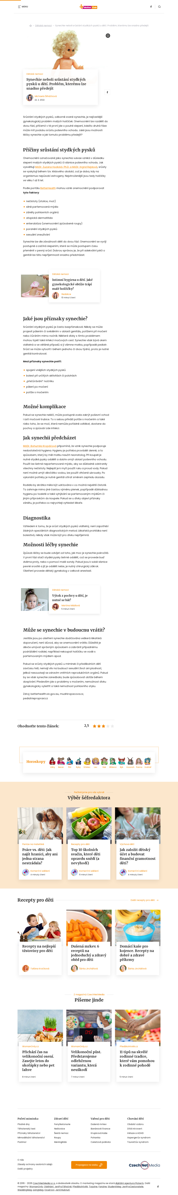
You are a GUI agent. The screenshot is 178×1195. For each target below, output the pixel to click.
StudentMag (114, 1186)
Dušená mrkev (99, 1124)
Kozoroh (130, 767)
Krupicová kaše (99, 1133)
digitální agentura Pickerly (129, 1183)
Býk (121, 767)
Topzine (93, 1186)
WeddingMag (25, 1190)
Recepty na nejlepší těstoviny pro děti (39, 948)
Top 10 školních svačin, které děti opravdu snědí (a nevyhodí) (85, 856)
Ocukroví (49, 1190)
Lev (95, 767)
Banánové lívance (100, 1128)
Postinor (22, 1142)
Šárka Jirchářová (88, 968)
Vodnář (147, 767)
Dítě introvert (134, 1128)
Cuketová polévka (101, 1142)
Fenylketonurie (62, 1124)
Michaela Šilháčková (46, 96)
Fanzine (102, 1186)
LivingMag (38, 1190)
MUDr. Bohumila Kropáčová (39, 446)
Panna (139, 767)
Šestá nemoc (61, 1133)
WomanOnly (36, 1186)
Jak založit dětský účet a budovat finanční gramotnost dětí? (138, 856)
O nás (21, 1159)
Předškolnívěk (80, 1186)
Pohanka (95, 1137)
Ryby (78, 767)
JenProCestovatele (132, 1186)
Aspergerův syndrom (138, 1137)
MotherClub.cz (30, 25)
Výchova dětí (127, 844)
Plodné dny (24, 1124)
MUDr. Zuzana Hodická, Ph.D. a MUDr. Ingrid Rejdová (66, 167)
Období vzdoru (135, 1124)
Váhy (52, 767)
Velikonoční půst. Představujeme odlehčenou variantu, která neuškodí (86, 1061)
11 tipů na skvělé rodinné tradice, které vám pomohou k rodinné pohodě (137, 1059)
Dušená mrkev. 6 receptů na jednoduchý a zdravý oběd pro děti (88, 953)
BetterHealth (48, 188)
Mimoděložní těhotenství (31, 1137)
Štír (69, 767)
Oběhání (49, 1186)
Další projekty (25, 1168)
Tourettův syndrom (138, 1142)
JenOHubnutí (62, 1190)
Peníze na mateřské (33, 844)
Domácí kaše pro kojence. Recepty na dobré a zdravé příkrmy (137, 953)
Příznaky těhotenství (29, 1133)
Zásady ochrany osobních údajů (35, 1164)
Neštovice (59, 1128)
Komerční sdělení (40, 871)
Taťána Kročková (39, 968)
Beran (61, 767)
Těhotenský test (26, 1128)
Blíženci (113, 767)
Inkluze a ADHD (135, 1133)
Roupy (57, 1137)
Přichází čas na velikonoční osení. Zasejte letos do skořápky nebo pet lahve (38, 1061)
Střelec (87, 767)
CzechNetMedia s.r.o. (44, 1183)
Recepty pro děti (80, 844)
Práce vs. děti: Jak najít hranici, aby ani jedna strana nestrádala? (40, 856)
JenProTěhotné (63, 1186)
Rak (104, 767)
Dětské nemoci (43, 25)
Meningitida (60, 1142)
